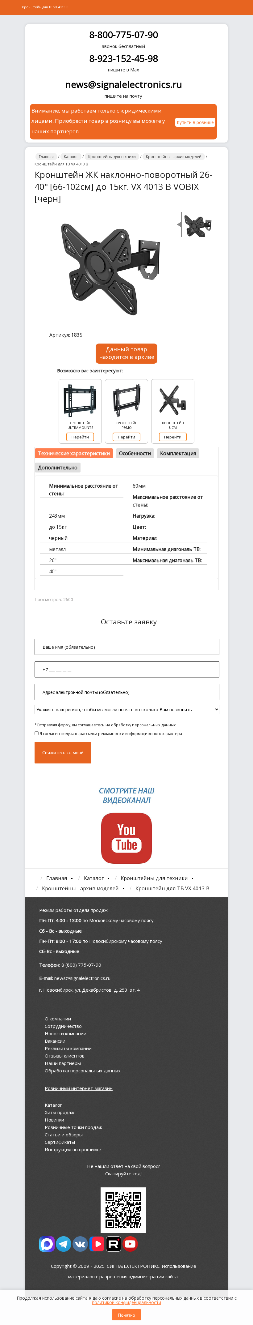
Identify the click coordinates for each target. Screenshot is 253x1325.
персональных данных (154, 725)
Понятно (126, 1315)
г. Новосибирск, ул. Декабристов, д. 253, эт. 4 (89, 990)
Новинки (54, 1120)
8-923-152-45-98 (123, 58)
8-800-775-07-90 (123, 34)
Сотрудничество (63, 1026)
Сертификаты (60, 1142)
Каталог (53, 1105)
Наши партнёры (63, 1063)
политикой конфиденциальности (126, 1302)
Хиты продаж (59, 1112)
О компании (58, 1018)
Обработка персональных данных (83, 1070)
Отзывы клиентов (65, 1056)
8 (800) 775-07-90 (81, 965)
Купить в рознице (195, 122)
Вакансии (55, 1041)
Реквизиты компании (68, 1048)
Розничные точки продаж (73, 1127)
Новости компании (65, 1033)
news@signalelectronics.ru (123, 84)
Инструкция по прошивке (73, 1149)
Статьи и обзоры (64, 1134)
